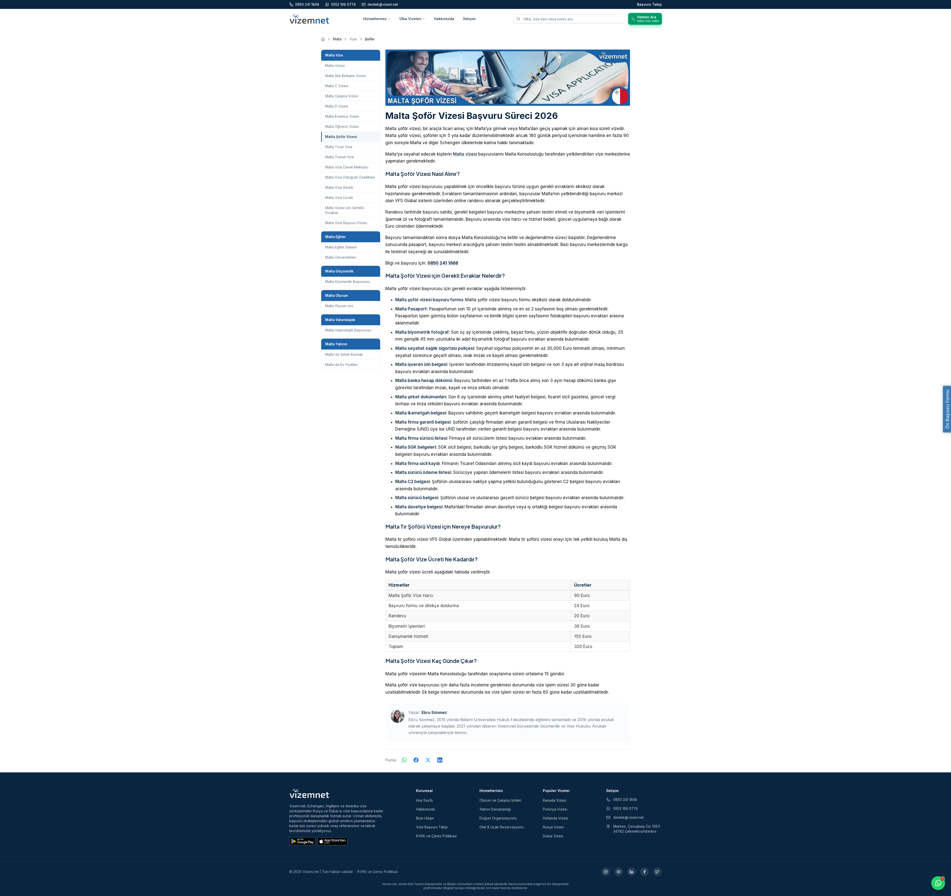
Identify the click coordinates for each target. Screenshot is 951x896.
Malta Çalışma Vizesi (341, 96)
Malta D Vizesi (336, 106)
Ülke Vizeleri (410, 19)
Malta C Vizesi (336, 86)
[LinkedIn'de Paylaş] (439, 760)
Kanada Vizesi (554, 800)
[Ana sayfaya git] (323, 39)
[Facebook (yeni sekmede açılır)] (644, 871)
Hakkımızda (444, 19)
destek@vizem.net (628, 817)
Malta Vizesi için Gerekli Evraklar (344, 210)
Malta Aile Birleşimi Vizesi (345, 76)
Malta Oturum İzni (339, 306)
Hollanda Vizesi (555, 818)
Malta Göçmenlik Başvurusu (347, 281)
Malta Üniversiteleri (340, 257)
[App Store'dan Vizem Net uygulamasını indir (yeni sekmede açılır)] (332, 841)
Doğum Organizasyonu (498, 818)
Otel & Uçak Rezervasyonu (501, 827)
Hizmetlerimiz (375, 19)
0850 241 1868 (442, 263)
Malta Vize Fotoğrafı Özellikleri (350, 177)
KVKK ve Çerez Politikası (436, 836)
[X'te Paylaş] (427, 760)
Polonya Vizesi (555, 809)
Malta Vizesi (335, 65)
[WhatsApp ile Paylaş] (404, 760)
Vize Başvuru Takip (432, 827)
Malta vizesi (465, 154)
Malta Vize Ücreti (339, 197)
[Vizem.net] (309, 793)
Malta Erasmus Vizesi (342, 116)
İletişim (469, 19)
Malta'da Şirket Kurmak (344, 354)
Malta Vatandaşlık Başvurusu (348, 330)
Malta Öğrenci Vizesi (342, 126)
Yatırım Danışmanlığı (495, 809)
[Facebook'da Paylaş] (416, 760)
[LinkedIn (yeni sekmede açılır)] (631, 871)
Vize (353, 39)
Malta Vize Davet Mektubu (346, 167)
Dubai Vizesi (553, 836)
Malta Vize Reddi (339, 187)
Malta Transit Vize (339, 157)
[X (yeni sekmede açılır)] (657, 871)
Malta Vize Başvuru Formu (346, 223)
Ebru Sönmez (434, 712)
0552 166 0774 (625, 808)
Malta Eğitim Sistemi (341, 247)
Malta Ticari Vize (338, 147)
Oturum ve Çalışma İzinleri (500, 800)
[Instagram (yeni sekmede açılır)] (605, 871)
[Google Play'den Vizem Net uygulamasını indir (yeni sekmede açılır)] (302, 841)
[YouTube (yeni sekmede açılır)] (618, 871)
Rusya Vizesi (553, 827)
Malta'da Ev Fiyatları (341, 364)
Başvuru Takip (649, 4)
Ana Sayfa (424, 800)
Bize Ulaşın (425, 818)
